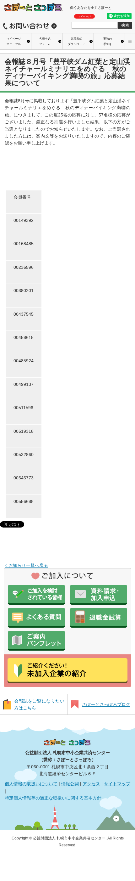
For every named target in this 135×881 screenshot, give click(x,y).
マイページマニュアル (14, 41)
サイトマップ (117, 783)
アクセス (91, 783)
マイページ (84, 16)
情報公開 (70, 783)
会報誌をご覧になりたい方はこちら (39, 704)
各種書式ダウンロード (76, 41)
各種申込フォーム (45, 41)
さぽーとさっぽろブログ (106, 704)
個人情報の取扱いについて (31, 783)
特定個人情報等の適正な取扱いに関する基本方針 (53, 797)
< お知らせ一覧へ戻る (26, 565)
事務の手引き (107, 41)
